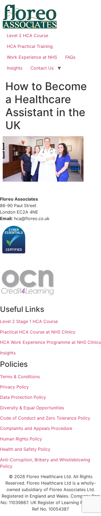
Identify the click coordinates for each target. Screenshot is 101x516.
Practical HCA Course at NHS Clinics (37, 332)
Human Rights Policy (21, 439)
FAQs (70, 57)
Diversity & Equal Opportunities (32, 407)
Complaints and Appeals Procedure (36, 428)
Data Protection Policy (23, 397)
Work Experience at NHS (32, 57)
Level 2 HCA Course (27, 35)
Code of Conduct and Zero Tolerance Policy (45, 418)
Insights (14, 68)
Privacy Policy (14, 387)
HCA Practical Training (30, 46)
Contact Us (42, 68)
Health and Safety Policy (25, 449)
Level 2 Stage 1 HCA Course (29, 321)
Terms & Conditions (20, 376)
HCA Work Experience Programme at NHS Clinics (50, 342)
